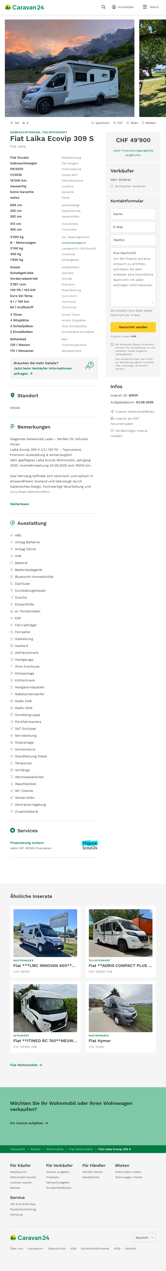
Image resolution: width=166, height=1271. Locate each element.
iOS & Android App (23, 1204)
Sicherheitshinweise (95, 1248)
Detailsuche (18, 1172)
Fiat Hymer (100, 1040)
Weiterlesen (19, 504)
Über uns (16, 1248)
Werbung (16, 1214)
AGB (133, 336)
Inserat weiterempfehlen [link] (134, 412)
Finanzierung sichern (27, 843)
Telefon (119, 240)
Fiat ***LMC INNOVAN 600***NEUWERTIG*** (59, 965)
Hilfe (117, 1248)
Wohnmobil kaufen (23, 1177)
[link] (45, 942)
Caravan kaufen (21, 1182)
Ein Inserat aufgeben (26, 1123)
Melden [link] (151, 123)
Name (117, 214)
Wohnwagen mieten (129, 1177)
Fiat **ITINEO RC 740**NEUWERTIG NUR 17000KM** (66, 1040)
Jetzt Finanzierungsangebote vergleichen (133, 153)
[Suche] (104, 7)
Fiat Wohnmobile (23, 1065)
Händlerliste (90, 1177)
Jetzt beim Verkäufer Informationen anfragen (43, 371)
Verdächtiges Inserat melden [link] (129, 433)
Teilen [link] (134, 123)
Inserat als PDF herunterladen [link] (125, 421)
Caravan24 (17, 1149)
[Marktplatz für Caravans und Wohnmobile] (24, 7)
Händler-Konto (92, 1172)
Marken (15, 1187)
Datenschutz (57, 1248)
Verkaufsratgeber (58, 1182)
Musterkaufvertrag (23, 1209)
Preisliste (52, 1177)
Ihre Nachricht (124, 253)
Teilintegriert (54, 132)
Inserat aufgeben (58, 1172)
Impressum (35, 1248)
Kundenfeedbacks (58, 1187)
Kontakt (130, 1248)
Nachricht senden (133, 327)
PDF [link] (120, 123)
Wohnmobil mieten (128, 1172)
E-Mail (118, 227)
